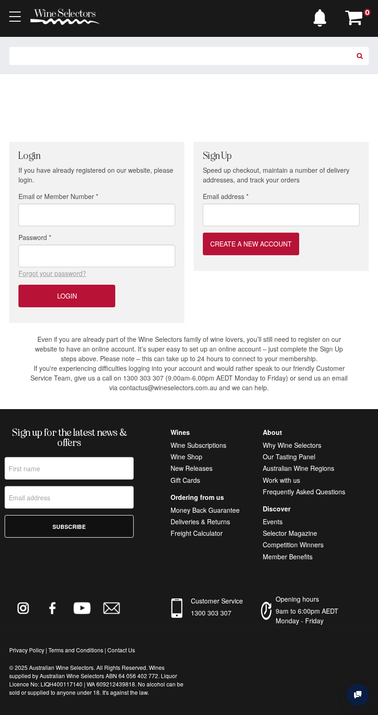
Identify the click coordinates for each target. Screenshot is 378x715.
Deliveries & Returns (200, 521)
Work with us (281, 480)
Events (273, 521)
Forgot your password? (52, 273)
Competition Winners (293, 544)
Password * (34, 237)
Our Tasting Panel (289, 456)
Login (67, 295)
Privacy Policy (26, 650)
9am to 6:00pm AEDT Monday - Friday (307, 615)
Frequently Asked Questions (304, 491)
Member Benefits (288, 556)
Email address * (225, 196)
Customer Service (217, 600)
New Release (190, 468)
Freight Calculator (197, 533)
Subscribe (69, 526)
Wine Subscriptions (198, 445)
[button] (322, 15)
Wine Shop (186, 456)
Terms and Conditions (75, 650)
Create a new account (251, 243)
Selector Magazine (290, 533)
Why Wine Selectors (292, 445)
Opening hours (297, 599)
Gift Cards (185, 480)
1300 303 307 (211, 612)
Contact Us (121, 650)
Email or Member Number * (58, 196)
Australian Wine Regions (298, 468)
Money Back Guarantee (205, 510)
